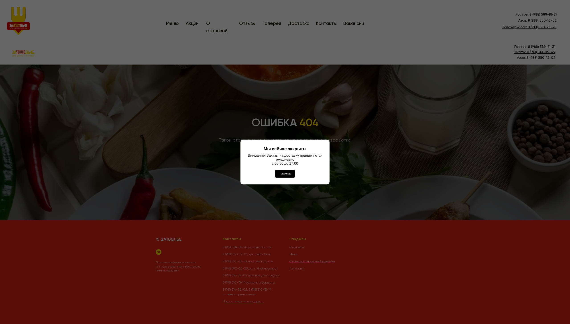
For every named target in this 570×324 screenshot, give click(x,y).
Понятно (285, 174)
